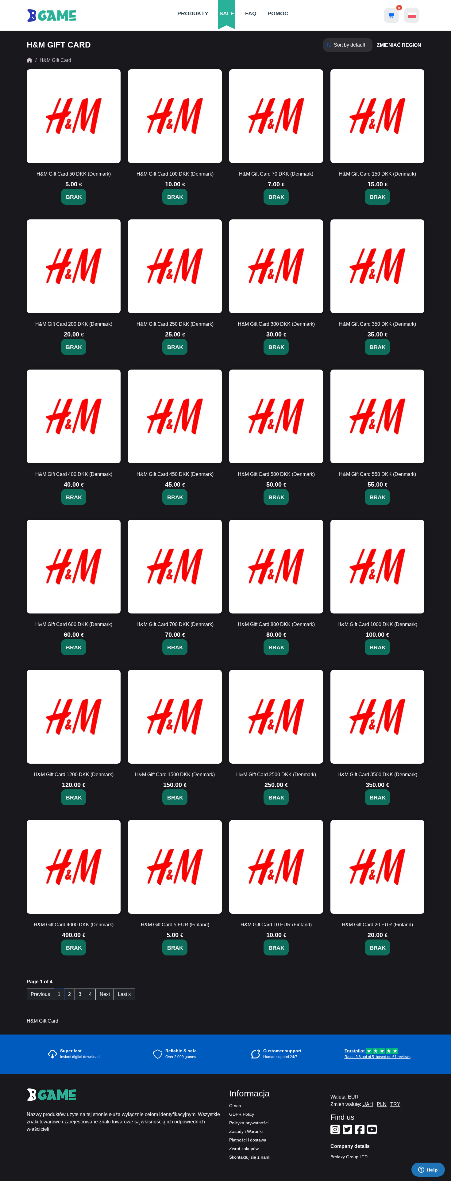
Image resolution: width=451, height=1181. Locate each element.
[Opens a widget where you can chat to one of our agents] (428, 1170)
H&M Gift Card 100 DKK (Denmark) (175, 174)
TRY (395, 1104)
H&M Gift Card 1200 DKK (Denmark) (74, 774)
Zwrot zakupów (244, 1148)
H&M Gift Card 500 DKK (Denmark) (276, 474)
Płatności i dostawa (247, 1139)
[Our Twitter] (348, 1132)
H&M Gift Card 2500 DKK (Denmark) (276, 774)
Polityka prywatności (248, 1122)
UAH (367, 1104)
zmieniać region (399, 45)
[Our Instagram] (335, 1132)
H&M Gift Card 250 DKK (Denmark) (175, 324)
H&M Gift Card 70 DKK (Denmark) (276, 174)
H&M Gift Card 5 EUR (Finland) (175, 924)
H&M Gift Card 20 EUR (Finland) (377, 924)
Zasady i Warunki (246, 1131)
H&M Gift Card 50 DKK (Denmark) (74, 174)
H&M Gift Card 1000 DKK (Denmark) (377, 624)
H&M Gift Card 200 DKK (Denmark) (73, 324)
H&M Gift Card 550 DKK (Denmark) (377, 474)
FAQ (250, 13)
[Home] (29, 60)
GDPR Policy (241, 1114)
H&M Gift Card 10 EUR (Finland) (276, 924)
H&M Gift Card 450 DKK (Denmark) (175, 474)
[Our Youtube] (372, 1132)
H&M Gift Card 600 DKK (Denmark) (73, 624)
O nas (235, 1105)
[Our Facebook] (360, 1132)
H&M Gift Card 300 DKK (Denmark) (276, 324)
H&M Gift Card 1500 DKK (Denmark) (175, 774)
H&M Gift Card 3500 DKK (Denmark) (377, 774)
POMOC (278, 13)
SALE (226, 13)
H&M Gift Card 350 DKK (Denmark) (377, 324)
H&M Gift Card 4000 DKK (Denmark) (74, 924)
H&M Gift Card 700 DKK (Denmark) (175, 624)
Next (105, 994)
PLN (382, 1104)
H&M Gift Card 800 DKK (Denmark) (276, 624)
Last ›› (124, 994)
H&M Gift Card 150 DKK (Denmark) (377, 174)
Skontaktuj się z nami (249, 1157)
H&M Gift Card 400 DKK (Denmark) (73, 474)
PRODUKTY (192, 13)
